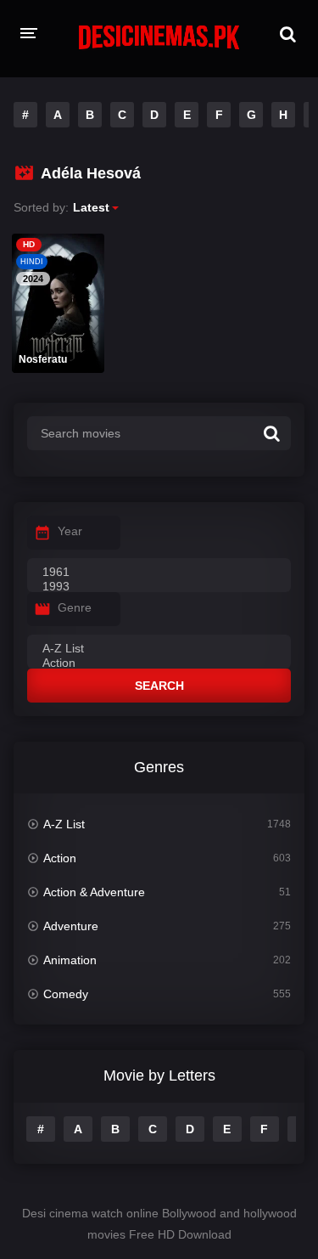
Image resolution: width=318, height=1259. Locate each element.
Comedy (65, 994)
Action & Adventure (94, 892)
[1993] (159, 587)
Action (59, 858)
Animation (70, 960)
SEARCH (159, 685)
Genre (75, 607)
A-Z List (64, 824)
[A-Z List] (159, 649)
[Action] (159, 663)
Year (70, 531)
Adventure (70, 926)
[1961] (159, 572)
